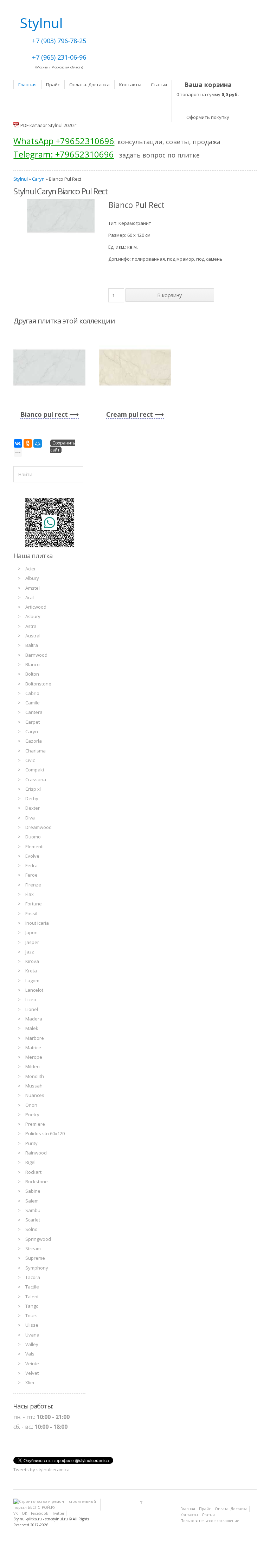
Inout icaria (37, 923)
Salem (32, 1201)
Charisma (35, 751)
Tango (32, 1306)
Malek (31, 1028)
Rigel (30, 1162)
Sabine (32, 1191)
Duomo (33, 836)
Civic (30, 760)
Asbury (32, 616)
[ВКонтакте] (18, 443)
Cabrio (32, 693)
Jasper (32, 942)
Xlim (29, 1382)
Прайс (53, 84)
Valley (31, 1344)
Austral (32, 635)
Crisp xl (33, 789)
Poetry (32, 1114)
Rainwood (36, 1153)
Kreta (31, 971)
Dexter (32, 808)
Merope (33, 1057)
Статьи (159, 84)
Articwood (35, 607)
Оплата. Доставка (89, 84)
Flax (29, 894)
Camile (32, 702)
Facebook (39, 1513)
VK (15, 1513)
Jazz (29, 952)
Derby (31, 798)
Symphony (36, 1268)
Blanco (32, 664)
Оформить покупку (207, 117)
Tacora (32, 1277)
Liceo (30, 999)
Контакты (130, 84)
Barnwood (36, 655)
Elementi (34, 846)
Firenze (33, 885)
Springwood (38, 1239)
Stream (33, 1248)
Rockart (33, 1172)
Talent (32, 1296)
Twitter (58, 1513)
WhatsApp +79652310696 (63, 141)
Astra (31, 626)
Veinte (32, 1363)
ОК (24, 1513)
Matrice (33, 1047)
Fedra (31, 865)
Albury (32, 578)
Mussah (34, 1086)
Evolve (32, 856)
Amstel (32, 588)
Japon (31, 932)
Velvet (32, 1373)
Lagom (32, 980)
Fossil (31, 913)
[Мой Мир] (37, 443)
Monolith (34, 1076)
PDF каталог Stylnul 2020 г (48, 125)
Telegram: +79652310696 (63, 154)
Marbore (34, 1038)
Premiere (35, 1124)
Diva (30, 818)
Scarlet (32, 1220)
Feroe (31, 875)
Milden (32, 1066)
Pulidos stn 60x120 (45, 1133)
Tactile (32, 1287)
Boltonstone (38, 684)
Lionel (31, 1009)
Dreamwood (38, 827)
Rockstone (36, 1181)
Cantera (34, 712)
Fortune (33, 903)
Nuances (34, 1095)
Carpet (32, 722)
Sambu (32, 1210)
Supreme (35, 1258)
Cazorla (33, 741)
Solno (31, 1229)
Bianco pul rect (44, 414)
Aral (29, 597)
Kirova (32, 961)
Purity (31, 1143)
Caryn (38, 179)
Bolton (32, 674)
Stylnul (20, 179)
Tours (31, 1315)
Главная (27, 84)
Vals (29, 1354)
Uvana (32, 1335)
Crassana (35, 779)
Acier (30, 568)
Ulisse (31, 1325)
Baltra (31, 645)
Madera (33, 1019)
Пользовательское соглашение (209, 1520)
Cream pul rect (129, 414)
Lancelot (34, 990)
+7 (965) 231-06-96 (59, 57)
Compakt (34, 769)
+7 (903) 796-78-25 (59, 40)
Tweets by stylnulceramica (41, 1469)
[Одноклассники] (28, 443)
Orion (31, 1105)
